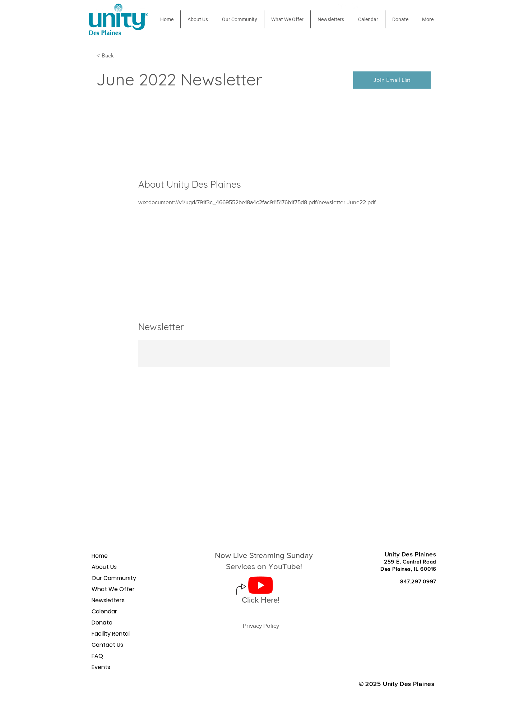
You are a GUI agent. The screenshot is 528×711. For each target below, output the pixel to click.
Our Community (114, 578)
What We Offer (113, 589)
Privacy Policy (261, 625)
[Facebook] (342, 8)
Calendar (104, 611)
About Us (104, 567)
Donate (102, 622)
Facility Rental (111, 634)
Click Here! (260, 600)
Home (100, 556)
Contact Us (107, 645)
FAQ (97, 656)
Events (101, 667)
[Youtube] (356, 8)
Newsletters (108, 600)
